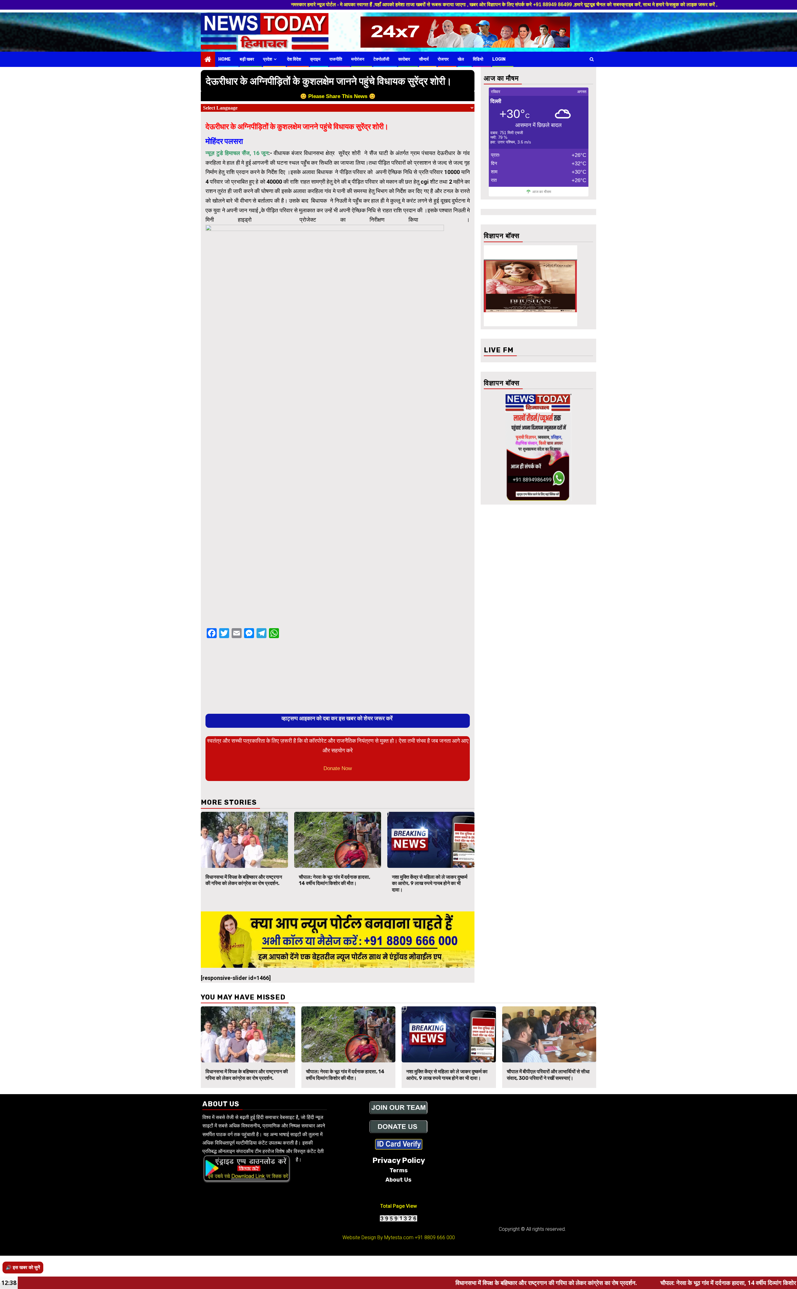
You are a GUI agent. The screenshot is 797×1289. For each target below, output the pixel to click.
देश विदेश (294, 59)
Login (499, 59)
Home (224, 59)
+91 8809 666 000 (435, 1237)
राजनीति (335, 59)
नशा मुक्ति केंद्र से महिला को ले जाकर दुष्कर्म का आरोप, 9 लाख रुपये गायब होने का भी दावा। (429, 883)
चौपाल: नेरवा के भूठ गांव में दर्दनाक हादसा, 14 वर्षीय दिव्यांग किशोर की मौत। (334, 880)
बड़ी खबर (247, 59)
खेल (461, 59)
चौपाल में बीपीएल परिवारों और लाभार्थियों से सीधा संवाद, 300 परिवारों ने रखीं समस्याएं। (548, 1075)
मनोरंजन (357, 59)
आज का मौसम (541, 192)
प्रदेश (267, 59)
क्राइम (315, 59)
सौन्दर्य (424, 59)
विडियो (478, 59)
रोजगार (443, 59)
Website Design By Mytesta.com (377, 1237)
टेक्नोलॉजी (381, 59)
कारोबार (404, 59)
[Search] (592, 59)
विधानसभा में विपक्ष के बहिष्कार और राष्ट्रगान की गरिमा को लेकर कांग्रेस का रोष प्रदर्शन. (243, 880)
